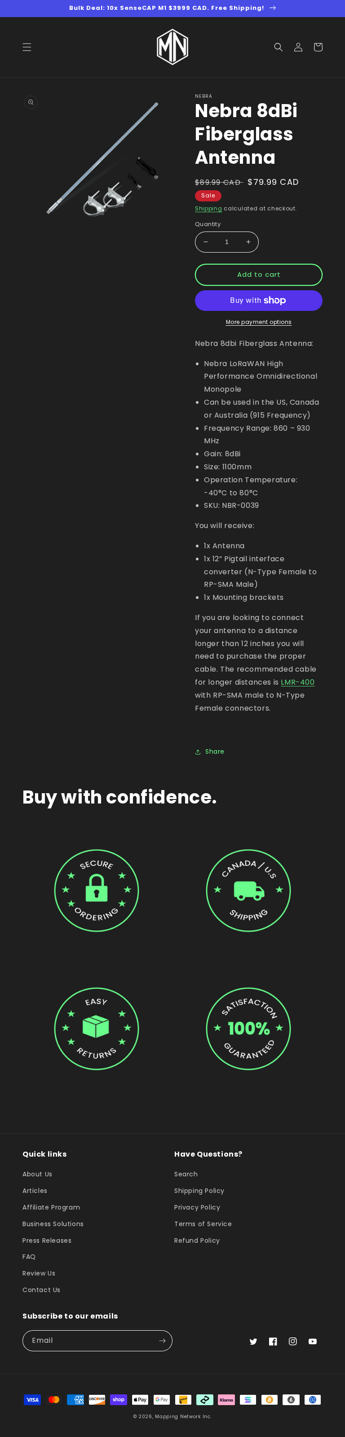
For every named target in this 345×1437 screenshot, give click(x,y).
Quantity (208, 224)
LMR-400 (297, 682)
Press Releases (46, 1240)
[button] (27, 47)
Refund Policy (197, 1240)
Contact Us (41, 1289)
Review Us (38, 1273)
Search (186, 1175)
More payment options (259, 322)
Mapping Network (178, 1416)
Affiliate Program (51, 1207)
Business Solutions (53, 1223)
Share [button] (215, 751)
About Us (37, 1175)
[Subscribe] (162, 1340)
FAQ (29, 1256)
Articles (35, 1190)
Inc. (207, 1416)
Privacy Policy (197, 1207)
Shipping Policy (199, 1190)
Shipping (208, 208)
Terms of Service (203, 1223)
